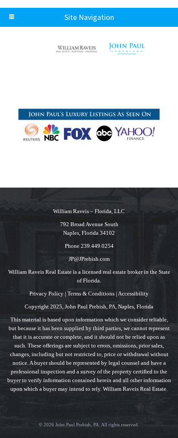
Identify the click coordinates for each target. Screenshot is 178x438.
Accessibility (133, 293)
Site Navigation (89, 17)
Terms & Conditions (90, 293)
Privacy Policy (46, 293)
